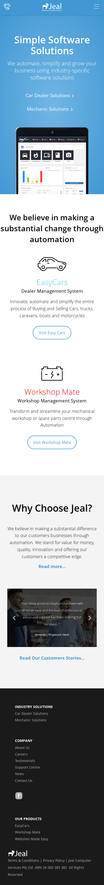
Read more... (52, 566)
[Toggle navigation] (96, 6)
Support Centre (27, 767)
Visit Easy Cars (52, 332)
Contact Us (23, 780)
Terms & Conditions (23, 860)
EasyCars (22, 825)
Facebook (19, 796)
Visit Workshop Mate (52, 442)
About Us (22, 747)
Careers (21, 754)
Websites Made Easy (31, 839)
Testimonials (25, 760)
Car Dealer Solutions (31, 713)
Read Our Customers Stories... (52, 658)
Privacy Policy (54, 860)
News (19, 773)
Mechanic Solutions (31, 720)
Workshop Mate (27, 832)
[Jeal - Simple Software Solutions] (52, 7)
